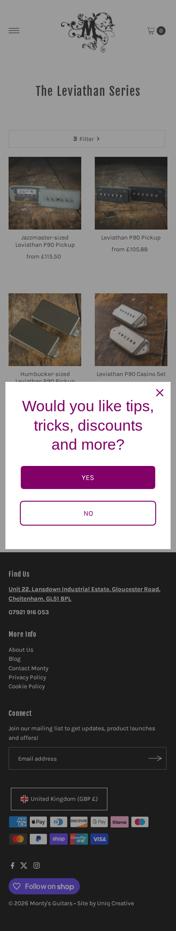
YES (88, 477)
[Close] (160, 393)
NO (88, 513)
